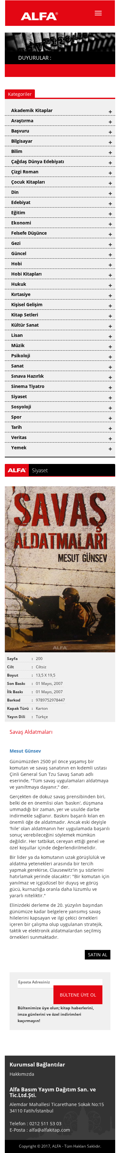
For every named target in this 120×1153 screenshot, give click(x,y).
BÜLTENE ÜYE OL (78, 995)
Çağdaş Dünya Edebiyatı (37, 161)
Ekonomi (21, 223)
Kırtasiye (20, 294)
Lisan (17, 335)
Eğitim (18, 212)
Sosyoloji (21, 407)
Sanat (17, 366)
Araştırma (22, 121)
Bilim (16, 151)
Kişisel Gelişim (27, 304)
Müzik (18, 345)
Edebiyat (20, 202)
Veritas (19, 437)
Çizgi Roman (24, 172)
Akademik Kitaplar (31, 110)
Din (15, 192)
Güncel (18, 253)
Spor (16, 417)
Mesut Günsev (25, 751)
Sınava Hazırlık (27, 376)
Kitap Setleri (24, 315)
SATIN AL (97, 955)
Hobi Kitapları (26, 274)
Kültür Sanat (25, 325)
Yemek (19, 447)
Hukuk (18, 284)
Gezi (15, 243)
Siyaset (19, 396)
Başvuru (20, 131)
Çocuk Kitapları (28, 182)
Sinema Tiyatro (27, 386)
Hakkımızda (22, 1074)
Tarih (16, 427)
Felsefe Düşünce (29, 233)
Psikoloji (20, 356)
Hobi (16, 264)
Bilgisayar (21, 141)
